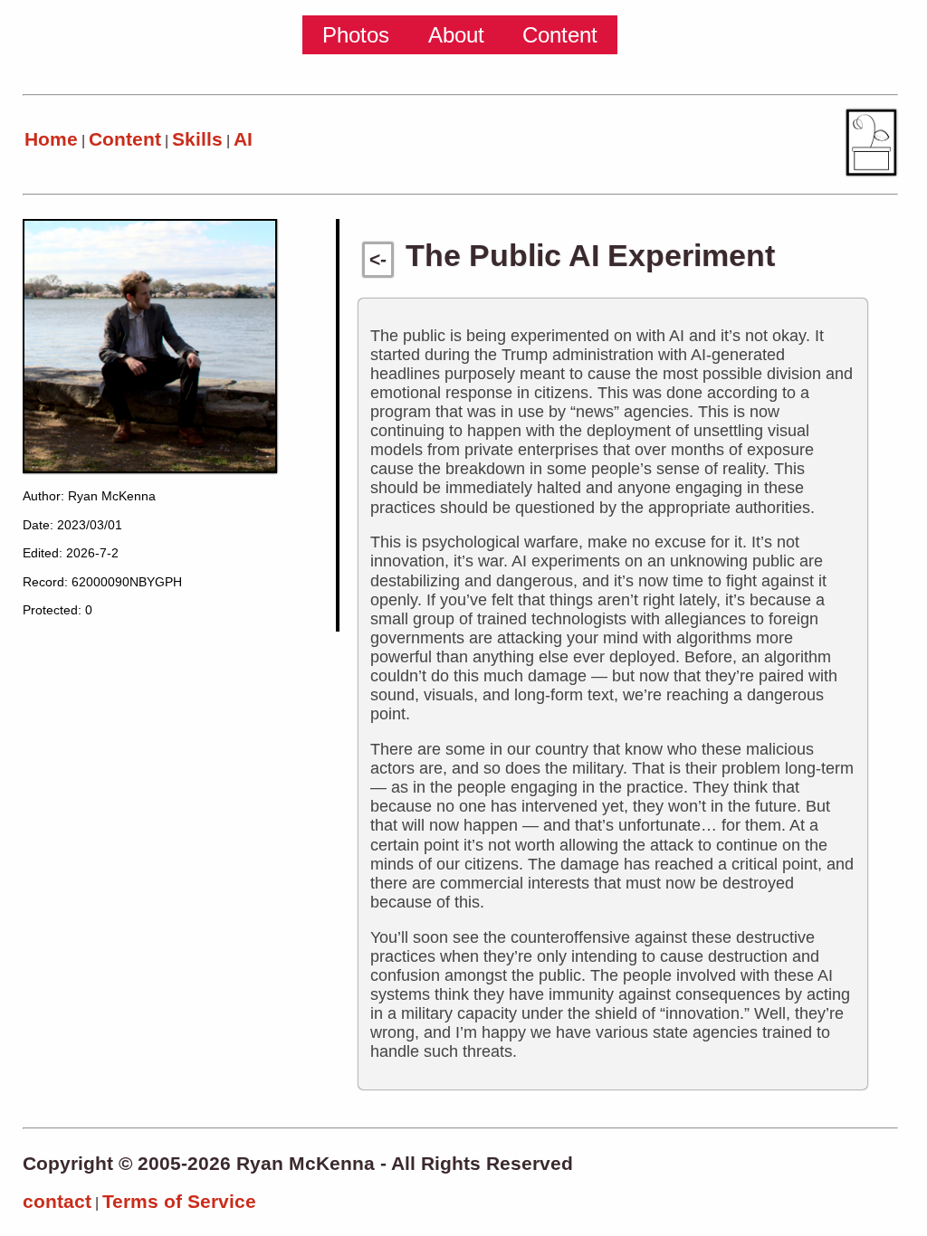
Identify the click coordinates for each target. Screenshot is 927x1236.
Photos (355, 35)
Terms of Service (179, 1201)
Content (559, 35)
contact (57, 1201)
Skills (197, 138)
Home (51, 138)
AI (243, 138)
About (456, 35)
